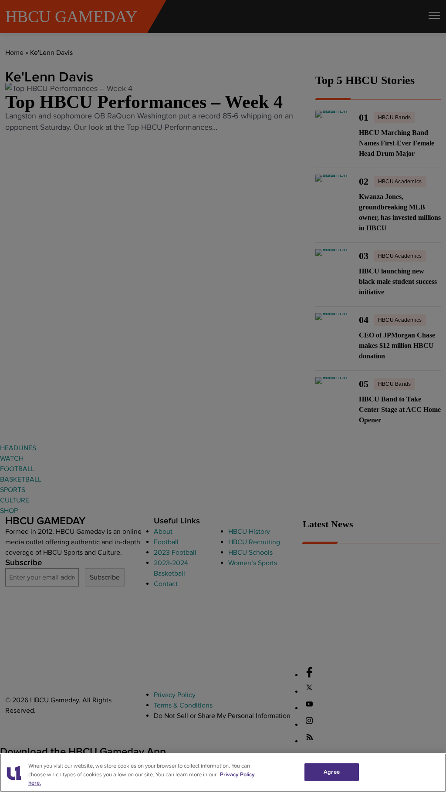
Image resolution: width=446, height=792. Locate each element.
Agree (332, 771)
